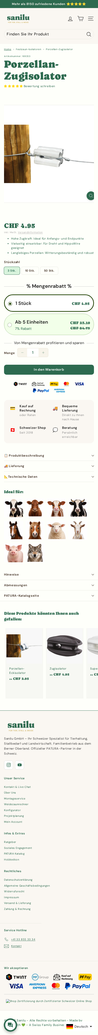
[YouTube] (19, 765)
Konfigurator (12, 810)
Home (7, 49)
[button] (14, 86)
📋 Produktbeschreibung (24, 456)
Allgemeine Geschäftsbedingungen (27, 885)
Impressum (11, 897)
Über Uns (10, 792)
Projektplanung (14, 816)
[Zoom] (91, 195)
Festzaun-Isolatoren (28, 49)
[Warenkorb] (80, 19)
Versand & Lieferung (17, 903)
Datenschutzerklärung (18, 879)
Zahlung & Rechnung (17, 909)
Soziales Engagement (18, 848)
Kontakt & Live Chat (17, 787)
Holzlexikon (11, 859)
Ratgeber (10, 842)
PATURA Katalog (14, 853)
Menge (9, 353)
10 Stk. (30, 271)
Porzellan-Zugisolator (59, 49)
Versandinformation (30, 232)
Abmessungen (15, 585)
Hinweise (11, 574)
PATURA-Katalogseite (21, 596)
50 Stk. (49, 271)
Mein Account (13, 821)
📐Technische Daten (21, 477)
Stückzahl (12, 262)
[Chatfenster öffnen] (10, 1025)
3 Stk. (12, 271)
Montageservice (14, 798)
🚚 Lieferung (14, 466)
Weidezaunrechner (16, 804)
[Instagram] (8, 765)
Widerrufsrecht (14, 891)
